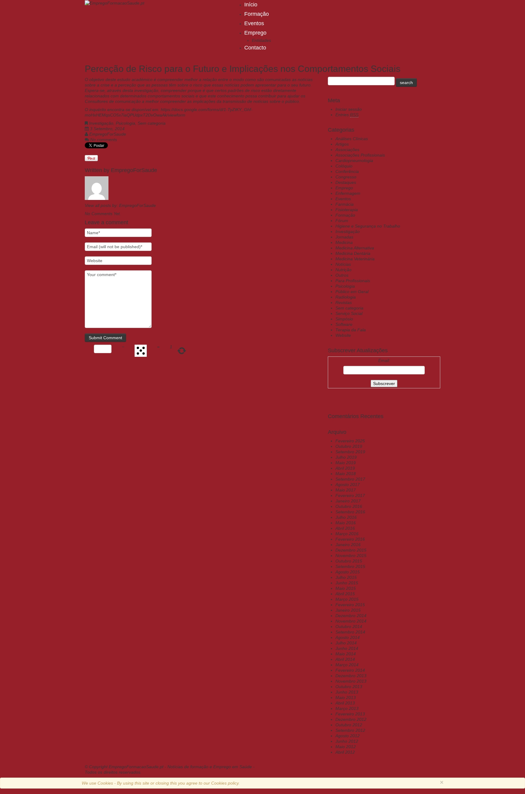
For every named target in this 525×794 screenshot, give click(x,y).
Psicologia (125, 123)
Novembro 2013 (350, 681)
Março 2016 (347, 533)
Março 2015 (347, 599)
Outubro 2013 (348, 686)
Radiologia (345, 297)
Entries (347, 114)
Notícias (343, 264)
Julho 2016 (346, 517)
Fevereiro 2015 (350, 604)
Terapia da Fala (350, 329)
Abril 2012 (345, 752)
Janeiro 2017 (348, 500)
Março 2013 (347, 708)
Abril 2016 (345, 528)
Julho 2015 (346, 577)
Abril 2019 (345, 468)
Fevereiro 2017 (350, 495)
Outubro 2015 (348, 561)
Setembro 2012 (350, 730)
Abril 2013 (345, 703)
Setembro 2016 (350, 511)
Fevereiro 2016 (350, 539)
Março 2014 (347, 664)
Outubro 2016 (348, 506)
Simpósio (344, 318)
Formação (256, 14)
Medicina (344, 242)
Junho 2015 (346, 582)
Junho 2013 (346, 692)
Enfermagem (347, 193)
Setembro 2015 (350, 566)
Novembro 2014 (350, 621)
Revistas (343, 302)
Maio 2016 (345, 522)
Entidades (261, 40)
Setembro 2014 (350, 632)
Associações (347, 149)
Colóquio (343, 166)
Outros (341, 275)
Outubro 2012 (348, 724)
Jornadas (344, 237)
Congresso (345, 176)
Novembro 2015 (350, 555)
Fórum (341, 220)
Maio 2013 (345, 697)
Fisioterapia (346, 209)
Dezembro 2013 (350, 675)
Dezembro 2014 (350, 615)
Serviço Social (348, 313)
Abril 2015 (345, 593)
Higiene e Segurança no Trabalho (367, 226)
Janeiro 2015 (348, 610)
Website (343, 335)
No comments (103, 139)
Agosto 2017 (347, 484)
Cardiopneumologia (354, 160)
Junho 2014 (346, 648)
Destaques (345, 182)
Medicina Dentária (352, 253)
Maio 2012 (345, 746)
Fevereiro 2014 (350, 670)
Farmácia (344, 204)
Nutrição (343, 269)
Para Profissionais (352, 280)
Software (343, 324)
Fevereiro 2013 (350, 713)
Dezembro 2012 (350, 719)
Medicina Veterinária (355, 258)
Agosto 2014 (347, 637)
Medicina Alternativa (354, 247)
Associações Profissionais (360, 155)
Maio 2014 (345, 653)
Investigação (101, 123)
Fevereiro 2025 (350, 440)
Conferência (347, 171)
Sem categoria (152, 123)
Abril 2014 (345, 659)
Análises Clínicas (351, 138)
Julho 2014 (346, 642)
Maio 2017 (345, 490)
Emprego (255, 33)
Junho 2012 (346, 741)
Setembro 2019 (350, 451)
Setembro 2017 (350, 479)
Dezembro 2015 (350, 550)
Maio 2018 (345, 473)
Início (250, 5)
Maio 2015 (345, 588)
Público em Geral (352, 291)
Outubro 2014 (348, 626)
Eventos (254, 23)
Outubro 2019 (348, 446)
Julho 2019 (346, 457)
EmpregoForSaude (107, 134)
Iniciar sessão (348, 109)
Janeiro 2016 (348, 544)
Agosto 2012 (347, 735)
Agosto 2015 (347, 571)
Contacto (255, 48)
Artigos (342, 144)
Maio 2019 (345, 462)
